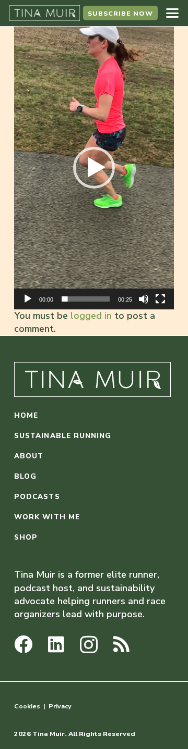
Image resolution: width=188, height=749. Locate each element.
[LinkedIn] (56, 644)
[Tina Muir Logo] (44, 13)
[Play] (27, 299)
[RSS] (121, 644)
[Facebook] (23, 644)
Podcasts (37, 497)
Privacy (60, 706)
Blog (25, 476)
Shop (26, 537)
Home (26, 415)
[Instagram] (89, 645)
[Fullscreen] (160, 299)
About (28, 456)
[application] (94, 167)
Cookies (27, 706)
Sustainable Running (63, 436)
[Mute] (143, 299)
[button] (172, 13)
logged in (91, 315)
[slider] (86, 299)
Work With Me (47, 517)
